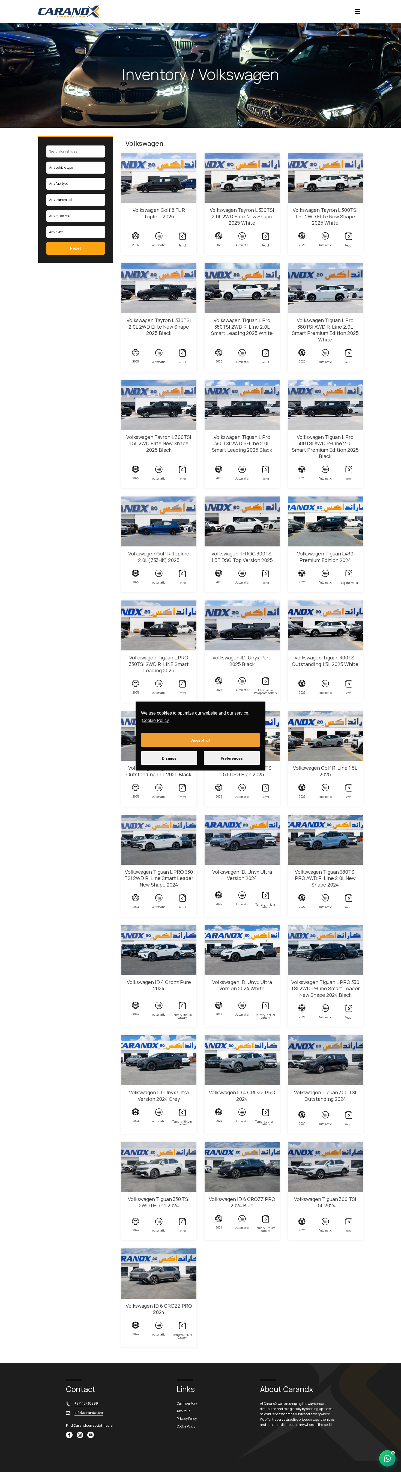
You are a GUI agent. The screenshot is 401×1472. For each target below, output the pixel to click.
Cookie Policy (155, 720)
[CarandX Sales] (387, 1458)
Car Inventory (187, 1403)
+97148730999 (86, 1403)
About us (183, 1411)
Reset (75, 248)
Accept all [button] (200, 740)
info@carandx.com (88, 1412)
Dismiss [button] (169, 758)
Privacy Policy (187, 1418)
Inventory (154, 74)
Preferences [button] (232, 758)
